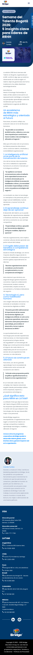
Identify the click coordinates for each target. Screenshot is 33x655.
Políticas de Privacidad (21, 652)
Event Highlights (9, 11)
